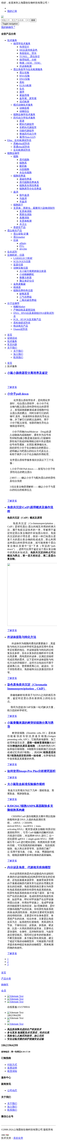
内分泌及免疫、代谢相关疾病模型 (29, 867)
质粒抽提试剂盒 (21, 322)
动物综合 (24, 111)
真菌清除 (24, 217)
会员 (3, 990)
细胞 (15, 156)
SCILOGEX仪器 (22, 261)
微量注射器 (25, 277)
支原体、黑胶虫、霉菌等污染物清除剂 (34, 208)
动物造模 (24, 108)
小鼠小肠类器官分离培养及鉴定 (27, 372)
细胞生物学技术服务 (24, 114)
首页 (9, 335)
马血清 (23, 198)
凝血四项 (24, 95)
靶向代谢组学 (26, 124)
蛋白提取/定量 (21, 233)
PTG (21, 246)
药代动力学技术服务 (24, 117)
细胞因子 (18, 204)
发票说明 (12, 1068)
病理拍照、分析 (27, 59)
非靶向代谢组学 (27, 127)
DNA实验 (24, 79)
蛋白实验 (24, 72)
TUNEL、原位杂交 (29, 56)
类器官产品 (19, 227)
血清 (15, 192)
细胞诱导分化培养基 (30, 188)
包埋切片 (24, 46)
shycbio (23, 249)
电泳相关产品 (20, 326)
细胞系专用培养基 (29, 185)
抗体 (15, 240)
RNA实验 (24, 75)
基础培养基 (25, 179)
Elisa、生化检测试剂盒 (19, 140)
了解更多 (12, 387)
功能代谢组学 (26, 130)
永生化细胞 (25, 172)
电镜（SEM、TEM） (30, 63)
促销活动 (12, 338)
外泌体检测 (25, 66)
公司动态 (12, 1090)
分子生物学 (13, 303)
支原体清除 (25, 211)
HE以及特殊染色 (28, 50)
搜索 (33, 20)
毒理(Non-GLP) (27, 137)
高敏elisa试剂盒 (21, 143)
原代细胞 (24, 159)
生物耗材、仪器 (15, 255)
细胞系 (23, 163)
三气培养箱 (25, 297)
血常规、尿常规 (27, 98)
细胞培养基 (19, 175)
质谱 (21, 121)
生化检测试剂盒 (21, 150)
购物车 (5, 984)
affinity (22, 243)
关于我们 (12, 347)
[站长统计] (5, 1135)
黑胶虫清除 (25, 214)
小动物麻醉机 (26, 274)
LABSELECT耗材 (22, 258)
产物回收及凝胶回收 (24, 309)
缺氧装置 (24, 293)
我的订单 (12, 11)
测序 (21, 92)
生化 (21, 88)
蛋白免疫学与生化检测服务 (28, 69)
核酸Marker (19, 306)
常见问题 (12, 344)
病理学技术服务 (21, 43)
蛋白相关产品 (14, 230)
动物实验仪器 (20, 268)
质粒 (21, 82)
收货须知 (12, 1071)
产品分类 (6, 978)
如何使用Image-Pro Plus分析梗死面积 (31, 771)
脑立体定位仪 (26, 280)
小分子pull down (18, 393)
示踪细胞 (24, 169)
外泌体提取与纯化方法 (21, 637)
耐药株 (23, 166)
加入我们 (18, 354)
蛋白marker (19, 237)
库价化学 (18, 1138)
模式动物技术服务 (23, 104)
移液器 (17, 287)
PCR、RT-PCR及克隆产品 (27, 319)
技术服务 (12, 40)
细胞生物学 (13, 153)
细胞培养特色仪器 (23, 290)
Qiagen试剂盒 (20, 329)
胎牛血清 (24, 195)
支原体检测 (25, 221)
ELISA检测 (25, 85)
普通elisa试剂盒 (21, 146)
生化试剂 (12, 251)
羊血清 (23, 201)
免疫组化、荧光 (27, 53)
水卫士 (23, 224)
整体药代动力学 (27, 134)
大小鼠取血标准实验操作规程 (26, 784)
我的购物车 (8, 27)
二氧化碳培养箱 (27, 300)
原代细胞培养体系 (29, 182)
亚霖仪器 (18, 264)
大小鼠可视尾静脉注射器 (32, 271)
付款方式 (12, 1064)
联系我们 (18, 357)
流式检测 (24, 101)
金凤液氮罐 (19, 284)
